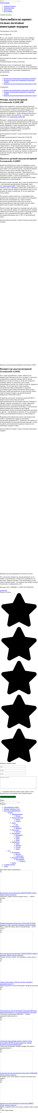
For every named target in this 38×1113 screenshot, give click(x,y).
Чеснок (18, 816)
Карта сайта (8, 9)
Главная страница (10, 6)
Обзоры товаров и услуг (12, 809)
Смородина (19, 856)
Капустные (15, 830)
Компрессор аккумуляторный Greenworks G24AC (20, 84)
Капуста (18, 831)
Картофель (19, 835)
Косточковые (20, 859)
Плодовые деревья (18, 857)
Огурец (18, 847)
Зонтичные (15, 826)
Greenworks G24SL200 (17, 117)
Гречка (18, 819)
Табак (17, 838)
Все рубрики (8, 11)
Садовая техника (9, 864)
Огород (10, 812)
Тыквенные (15, 842)
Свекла (18, 821)
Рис (17, 824)
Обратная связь (9, 8)
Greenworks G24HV (9, 186)
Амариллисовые (17, 814)
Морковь (18, 828)
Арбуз (18, 844)
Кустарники (16, 852)
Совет (6, 866)
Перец (18, 837)
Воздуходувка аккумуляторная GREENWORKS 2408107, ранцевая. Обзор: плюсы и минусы (19, 954)
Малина (18, 854)
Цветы (14, 863)
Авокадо (22, 861)
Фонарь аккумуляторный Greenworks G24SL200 (20, 78)
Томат (18, 840)
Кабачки (18, 845)
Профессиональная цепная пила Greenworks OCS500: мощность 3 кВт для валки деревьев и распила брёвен (18, 924)
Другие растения (17, 817)
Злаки (14, 823)
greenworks (3, 590)
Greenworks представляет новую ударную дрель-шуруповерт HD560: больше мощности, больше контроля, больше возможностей (16, 1042)
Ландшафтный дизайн (11, 807)
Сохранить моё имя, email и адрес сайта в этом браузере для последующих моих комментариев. (16, 792)
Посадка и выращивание (12, 811)
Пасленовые (16, 833)
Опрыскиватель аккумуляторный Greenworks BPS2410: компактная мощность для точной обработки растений (18, 1011)
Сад (9, 850)
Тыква (18, 849)
